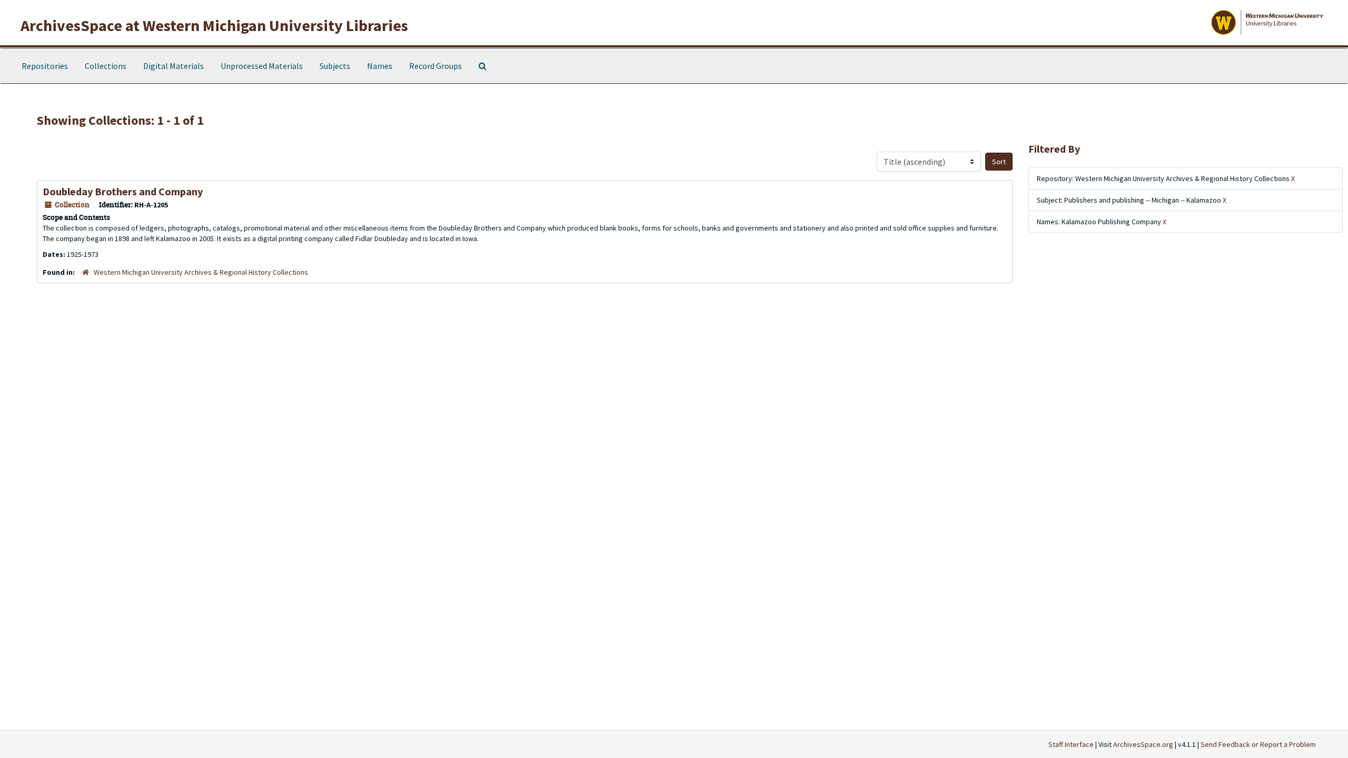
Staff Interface (1071, 744)
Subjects (335, 66)
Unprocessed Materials (262, 66)
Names (379, 66)
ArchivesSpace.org (1143, 744)
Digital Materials (173, 66)
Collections (105, 66)
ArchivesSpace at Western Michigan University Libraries (214, 25)
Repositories (45, 66)
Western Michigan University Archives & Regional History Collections (201, 272)
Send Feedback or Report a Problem (1258, 744)
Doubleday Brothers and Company (123, 191)
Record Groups (435, 66)
